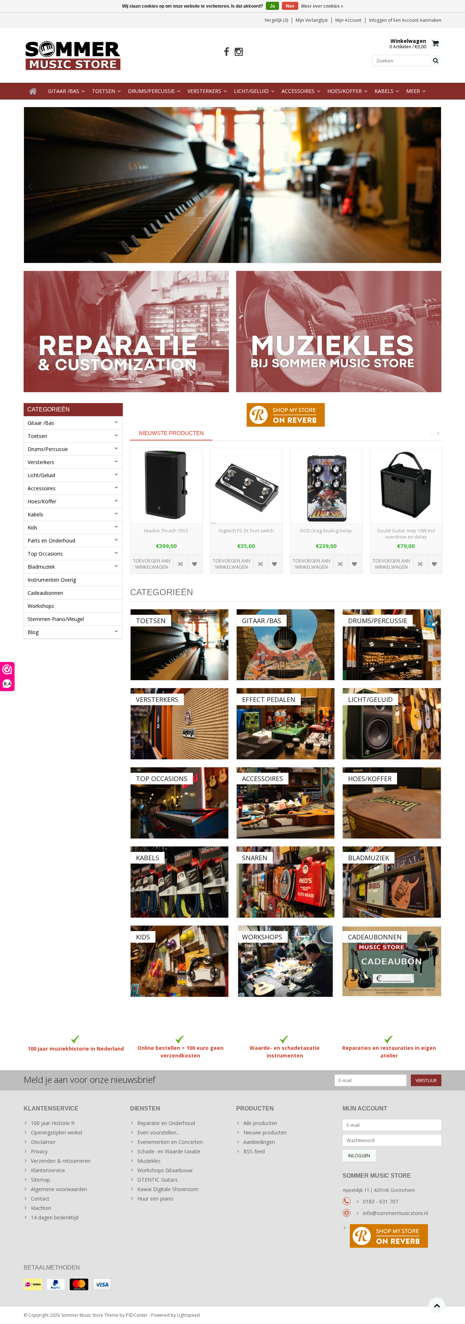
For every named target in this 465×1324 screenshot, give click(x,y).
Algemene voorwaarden (59, 1189)
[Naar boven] (437, 1305)
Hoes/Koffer (344, 91)
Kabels (384, 91)
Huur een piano (155, 1198)
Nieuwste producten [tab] (171, 433)
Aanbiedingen (259, 1141)
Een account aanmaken (417, 20)
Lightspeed (188, 1315)
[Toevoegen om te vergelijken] (180, 564)
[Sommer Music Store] (73, 54)
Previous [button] (431, 433)
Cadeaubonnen (45, 592)
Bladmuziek (41, 566)
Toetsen (103, 91)
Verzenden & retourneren (60, 1160)
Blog (33, 632)
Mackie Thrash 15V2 (166, 531)
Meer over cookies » (322, 6)
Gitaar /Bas (63, 91)
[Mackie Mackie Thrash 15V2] (166, 486)
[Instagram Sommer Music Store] (238, 52)
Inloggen (378, 20)
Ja (272, 6)
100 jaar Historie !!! (52, 1123)
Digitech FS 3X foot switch (246, 531)
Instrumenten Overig (52, 579)
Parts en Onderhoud (51, 540)
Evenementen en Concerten (170, 1141)
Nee (290, 6)
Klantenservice (48, 1170)
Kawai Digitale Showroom (167, 1189)
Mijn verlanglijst (312, 20)
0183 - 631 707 (380, 1201)
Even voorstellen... (158, 1132)
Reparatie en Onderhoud (166, 1123)
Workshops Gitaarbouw (165, 1170)
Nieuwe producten (265, 1132)
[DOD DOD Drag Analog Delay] (326, 486)
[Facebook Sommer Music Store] (226, 52)
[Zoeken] (435, 60)
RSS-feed (254, 1151)
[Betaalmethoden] (33, 1284)
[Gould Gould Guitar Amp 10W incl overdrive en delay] (406, 486)
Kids (32, 527)
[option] (166, 515)
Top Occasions (45, 553)
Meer (413, 91)
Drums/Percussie (151, 91)
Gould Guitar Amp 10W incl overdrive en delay (406, 534)
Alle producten (260, 1123)
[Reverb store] (392, 1237)
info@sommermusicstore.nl (395, 1213)
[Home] (33, 91)
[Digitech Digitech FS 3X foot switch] (246, 486)
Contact (40, 1198)
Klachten (41, 1208)
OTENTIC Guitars (157, 1179)
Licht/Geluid (251, 91)
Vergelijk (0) (276, 20)
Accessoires (298, 91)
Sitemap (40, 1179)
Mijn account (348, 20)
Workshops (41, 605)
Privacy (39, 1151)
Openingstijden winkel (56, 1132)
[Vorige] (30, 187)
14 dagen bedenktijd (54, 1217)
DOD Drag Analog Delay (326, 531)
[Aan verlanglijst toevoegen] (195, 564)
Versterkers (204, 91)
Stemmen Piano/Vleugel (56, 619)
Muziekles (149, 1160)
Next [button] (438, 433)
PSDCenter (136, 1315)
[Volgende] (435, 187)
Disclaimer (43, 1141)
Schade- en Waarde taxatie (169, 1151)
